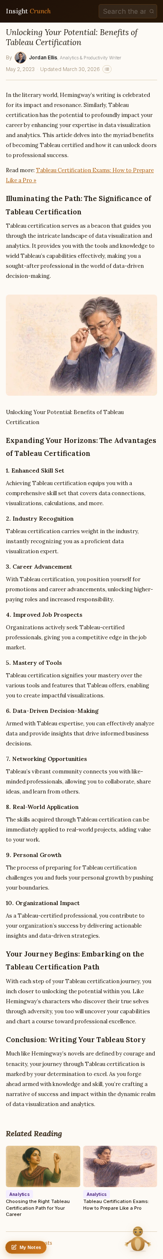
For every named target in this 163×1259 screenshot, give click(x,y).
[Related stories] (107, 69)
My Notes (30, 1247)
